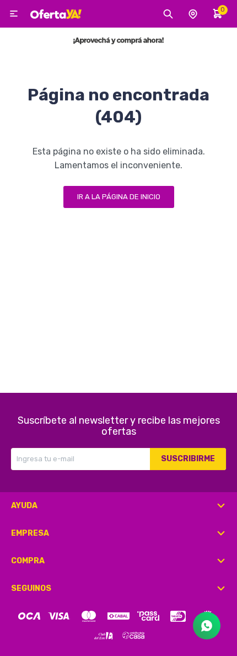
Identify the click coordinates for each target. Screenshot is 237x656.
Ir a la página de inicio (118, 197)
